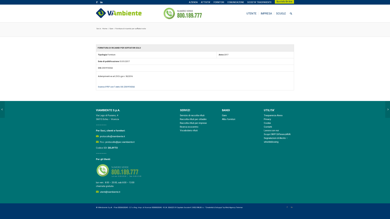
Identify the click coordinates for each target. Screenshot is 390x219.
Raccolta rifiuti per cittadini (193, 119)
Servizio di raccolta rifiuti (192, 115)
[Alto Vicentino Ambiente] (119, 13)
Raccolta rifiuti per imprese (193, 123)
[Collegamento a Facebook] (97, 2)
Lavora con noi (271, 130)
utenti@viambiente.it (110, 192)
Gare (224, 115)
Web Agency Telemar (234, 208)
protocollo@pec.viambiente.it (120, 142)
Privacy (267, 119)
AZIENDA (193, 2)
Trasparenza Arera (273, 115)
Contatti (268, 126)
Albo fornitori (228, 119)
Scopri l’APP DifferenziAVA (277, 134)
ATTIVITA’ (205, 2)
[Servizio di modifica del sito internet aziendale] (2, 109)
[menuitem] (193, 2)
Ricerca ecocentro (189, 126)
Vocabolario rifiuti (189, 130)
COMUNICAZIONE (235, 2)
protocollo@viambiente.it (112, 136)
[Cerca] (291, 13)
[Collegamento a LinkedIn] (101, 2)
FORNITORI (219, 2)
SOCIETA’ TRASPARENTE (259, 2)
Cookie (267, 123)
